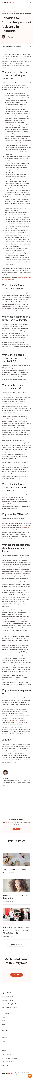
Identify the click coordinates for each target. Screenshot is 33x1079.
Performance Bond (7, 996)
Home (3, 11)
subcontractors (14, 340)
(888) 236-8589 (6, 1054)
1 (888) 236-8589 (10, 822)
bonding (14, 720)
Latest (3, 1045)
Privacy (4, 1041)
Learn (3, 1024)
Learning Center (11, 11)
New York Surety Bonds (9, 1007)
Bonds (3, 1017)
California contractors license (13, 293)
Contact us (5, 1065)
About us (4, 1034)
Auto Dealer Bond (7, 1000)
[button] (30, 1076)
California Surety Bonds (9, 1004)
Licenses (4, 1037)
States (3, 1021)
